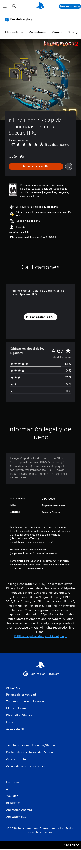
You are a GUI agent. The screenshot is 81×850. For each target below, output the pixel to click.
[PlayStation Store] (19, 19)
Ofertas (57, 32)
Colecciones (37, 32)
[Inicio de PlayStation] (40, 6)
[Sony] (71, 848)
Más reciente (14, 32)
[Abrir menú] (4, 6)
